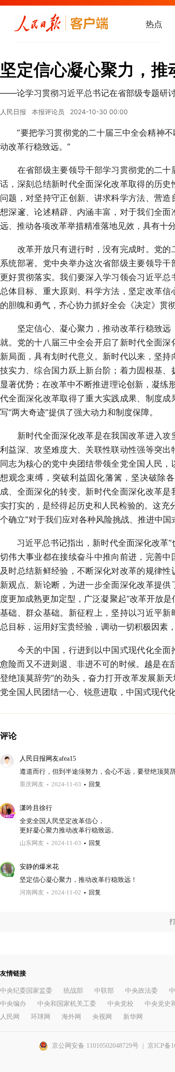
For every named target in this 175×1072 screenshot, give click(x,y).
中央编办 (13, 1003)
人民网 (10, 1016)
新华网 (133, 1016)
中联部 (104, 990)
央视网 (102, 1016)
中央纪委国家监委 (26, 990)
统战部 (73, 990)
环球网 (40, 1016)
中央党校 (120, 1003)
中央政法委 (141, 990)
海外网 (71, 1016)
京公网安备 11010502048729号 (95, 1045)
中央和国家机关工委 (66, 1003)
